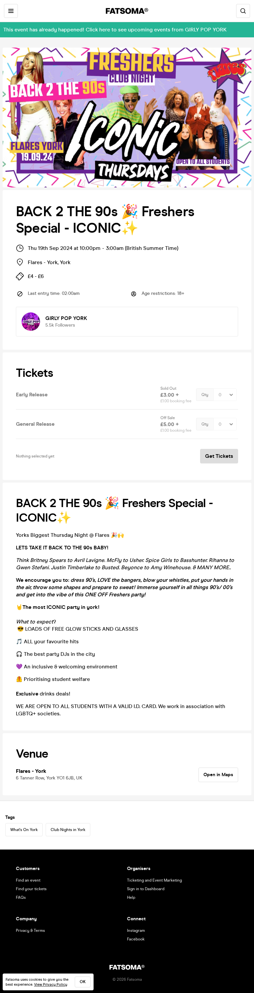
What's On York (24, 829)
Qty (204, 394)
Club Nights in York (68, 829)
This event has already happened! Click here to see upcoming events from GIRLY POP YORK (115, 29)
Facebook (136, 939)
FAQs (21, 897)
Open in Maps (218, 774)
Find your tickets (31, 889)
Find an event (28, 880)
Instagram (136, 930)
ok (83, 981)
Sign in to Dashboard (145, 889)
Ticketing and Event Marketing (154, 880)
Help (131, 897)
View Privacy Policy (50, 984)
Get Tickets (219, 456)
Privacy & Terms (30, 930)
